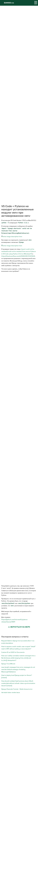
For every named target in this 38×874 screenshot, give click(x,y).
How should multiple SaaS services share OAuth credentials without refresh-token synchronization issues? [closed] (18, 683)
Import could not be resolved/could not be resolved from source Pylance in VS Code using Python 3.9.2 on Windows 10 (18, 251)
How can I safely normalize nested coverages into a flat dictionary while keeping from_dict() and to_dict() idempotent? (18, 658)
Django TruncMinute (8, 664)
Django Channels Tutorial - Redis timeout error (16, 689)
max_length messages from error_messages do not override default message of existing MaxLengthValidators (18, 669)
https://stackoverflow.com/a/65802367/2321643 (18, 256)
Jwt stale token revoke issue (10, 692)
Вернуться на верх (20, 627)
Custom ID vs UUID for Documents (12, 652)
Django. (9, 3)
